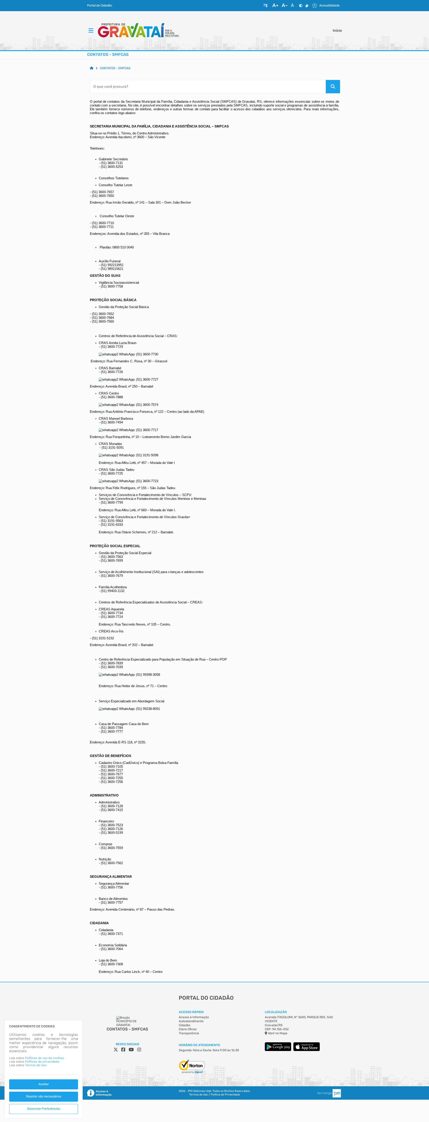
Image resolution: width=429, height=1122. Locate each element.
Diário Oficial (187, 1029)
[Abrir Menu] (90, 30)
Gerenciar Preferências (43, 1109)
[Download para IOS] (306, 1050)
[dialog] (43, 1069)
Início (337, 31)
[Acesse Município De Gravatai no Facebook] (123, 1049)
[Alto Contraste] (301, 5)
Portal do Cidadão (99, 5)
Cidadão (184, 1025)
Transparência (189, 1033)
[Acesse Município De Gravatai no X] (116, 1049)
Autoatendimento (191, 1021)
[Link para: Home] (91, 68)
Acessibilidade (329, 5)
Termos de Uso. (36, 1065)
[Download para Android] (278, 1050)
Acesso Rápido (191, 1012)
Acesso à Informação (194, 1017)
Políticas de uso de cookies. (45, 1058)
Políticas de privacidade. (42, 1062)
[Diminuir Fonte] (284, 5)
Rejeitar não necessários (43, 1096)
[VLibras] (307, 5)
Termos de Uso (198, 1094)
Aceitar (43, 1084)
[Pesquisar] (333, 86)
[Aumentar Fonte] (275, 5)
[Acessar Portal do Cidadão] (138, 31)
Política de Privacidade (225, 1094)
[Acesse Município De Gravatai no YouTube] (131, 1049)
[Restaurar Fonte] (293, 5)
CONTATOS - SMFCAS (115, 68)
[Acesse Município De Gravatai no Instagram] (139, 1049)
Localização (276, 1012)
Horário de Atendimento (199, 1045)
